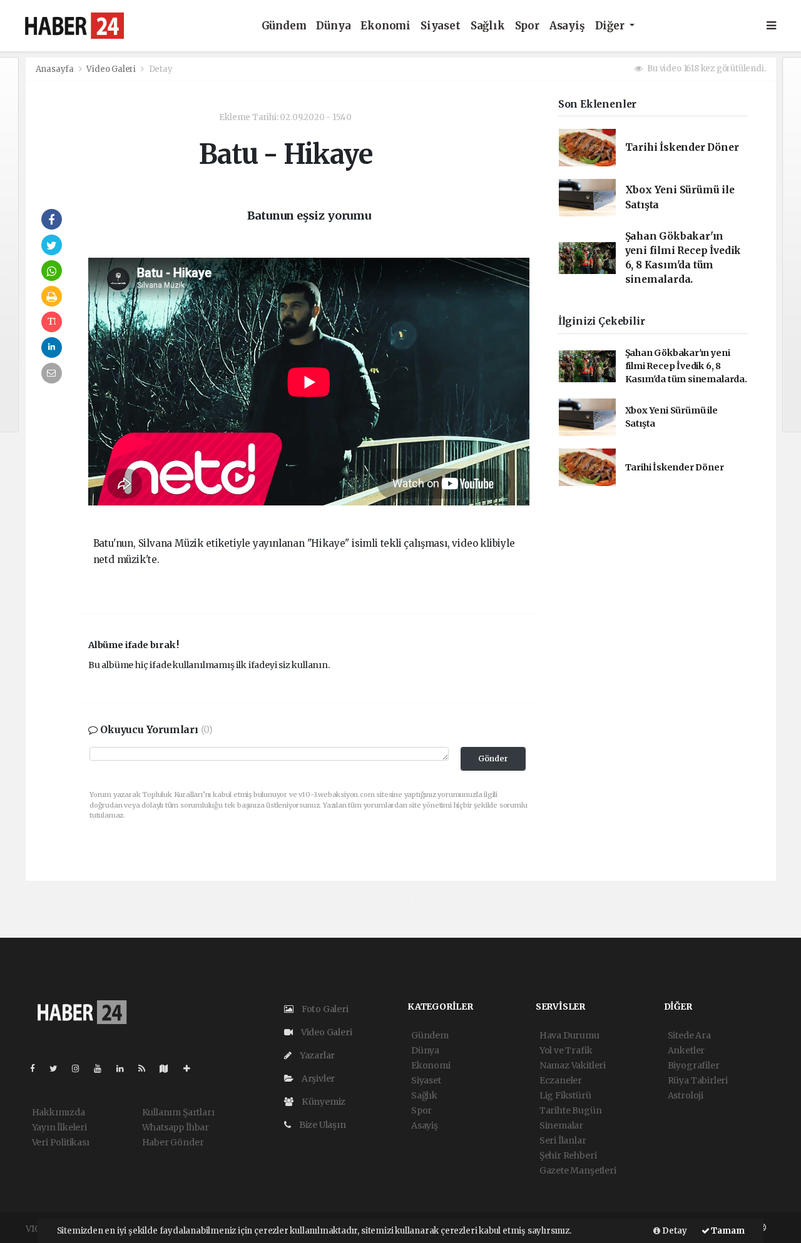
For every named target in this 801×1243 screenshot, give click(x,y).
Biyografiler (694, 1065)
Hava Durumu (569, 1035)
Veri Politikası (60, 1142)
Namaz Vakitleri (572, 1065)
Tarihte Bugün (570, 1110)
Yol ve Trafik (566, 1050)
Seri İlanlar (562, 1140)
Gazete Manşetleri (577, 1170)
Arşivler (317, 1078)
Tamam (727, 1230)
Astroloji (685, 1095)
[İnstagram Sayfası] (80, 1068)
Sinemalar (561, 1125)
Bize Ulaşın (321, 1124)
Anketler (686, 1050)
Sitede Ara (689, 1035)
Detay (673, 1230)
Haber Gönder (173, 1142)
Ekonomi (385, 26)
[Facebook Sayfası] (37, 1068)
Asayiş (567, 26)
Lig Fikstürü (565, 1095)
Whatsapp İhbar (175, 1127)
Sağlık (488, 26)
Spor (527, 26)
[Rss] (146, 1068)
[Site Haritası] (169, 1068)
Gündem (284, 26)
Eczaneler (560, 1080)
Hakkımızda (58, 1112)
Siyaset (441, 26)
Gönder (493, 758)
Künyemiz (322, 1101)
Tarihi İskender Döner (682, 147)
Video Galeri (112, 69)
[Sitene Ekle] (191, 1068)
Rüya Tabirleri (698, 1080)
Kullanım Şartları (178, 1112)
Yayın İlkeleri (59, 1127)
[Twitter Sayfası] (58, 1068)
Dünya (333, 26)
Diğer (611, 26)
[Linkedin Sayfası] (125, 1068)
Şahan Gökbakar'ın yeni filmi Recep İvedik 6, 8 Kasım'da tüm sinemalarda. (686, 366)
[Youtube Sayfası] (102, 1068)
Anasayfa (56, 69)
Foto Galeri (324, 1009)
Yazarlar (316, 1055)
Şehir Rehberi (568, 1155)
